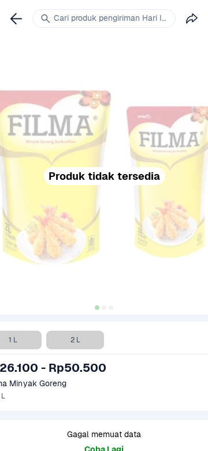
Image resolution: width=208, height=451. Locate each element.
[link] (16, 18)
